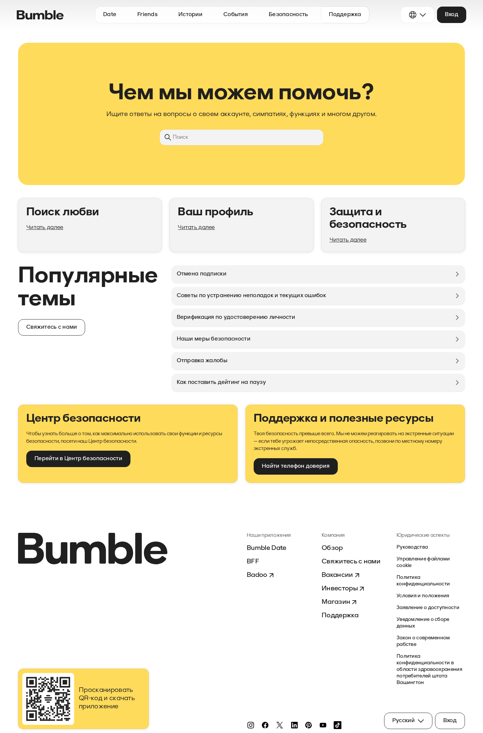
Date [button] (109, 14)
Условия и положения (423, 596)
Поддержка (340, 615)
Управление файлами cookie (423, 562)
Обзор (332, 548)
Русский (403, 720)
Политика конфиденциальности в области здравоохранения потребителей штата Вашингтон (429, 669)
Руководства (412, 547)
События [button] (235, 14)
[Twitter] (280, 725)
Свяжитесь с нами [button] (51, 327)
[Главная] (40, 15)
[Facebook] (265, 725)
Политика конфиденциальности (423, 581)
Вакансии (337, 575)
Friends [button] (147, 14)
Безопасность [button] (288, 14)
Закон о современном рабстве (423, 641)
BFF (253, 561)
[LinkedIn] (294, 725)
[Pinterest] (308, 725)
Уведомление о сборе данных (423, 623)
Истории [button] (190, 14)
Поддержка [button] (345, 14)
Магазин (336, 602)
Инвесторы (340, 588)
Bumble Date (267, 548)
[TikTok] (337, 725)
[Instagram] (251, 725)
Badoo (257, 575)
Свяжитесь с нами (351, 561)
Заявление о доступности (428, 607)
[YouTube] (323, 725)
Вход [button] (451, 14)
